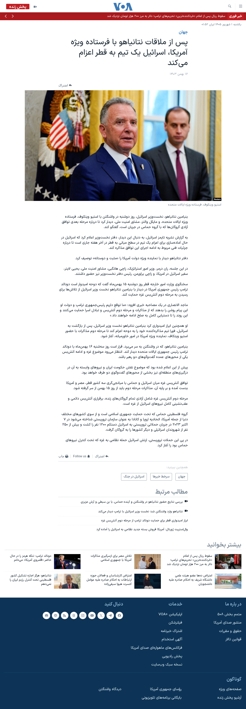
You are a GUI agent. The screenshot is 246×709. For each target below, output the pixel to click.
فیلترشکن (175, 622)
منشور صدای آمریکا (227, 622)
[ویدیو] (35, 7)
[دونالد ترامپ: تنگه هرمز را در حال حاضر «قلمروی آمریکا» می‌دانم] (67, 561)
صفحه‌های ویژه (230, 689)
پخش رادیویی (172, 656)
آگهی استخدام (172, 639)
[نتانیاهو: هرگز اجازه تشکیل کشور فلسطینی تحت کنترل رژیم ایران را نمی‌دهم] (67, 581)
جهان (183, 32)
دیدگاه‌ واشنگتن (110, 689)
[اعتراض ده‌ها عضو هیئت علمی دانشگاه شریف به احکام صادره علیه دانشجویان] (228, 581)
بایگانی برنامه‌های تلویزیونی (161, 697)
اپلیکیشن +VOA (170, 614)
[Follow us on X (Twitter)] (101, 615)
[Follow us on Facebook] (119, 615)
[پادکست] (55, 615)
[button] (12, 16)
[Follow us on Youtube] (92, 615)
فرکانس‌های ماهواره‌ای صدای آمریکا (156, 647)
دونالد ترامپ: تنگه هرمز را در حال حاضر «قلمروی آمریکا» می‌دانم (185, 16)
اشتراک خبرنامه (171, 631)
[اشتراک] (46, 615)
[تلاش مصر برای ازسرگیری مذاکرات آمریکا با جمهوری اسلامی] (147, 561)
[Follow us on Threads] (73, 615)
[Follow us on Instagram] (82, 615)
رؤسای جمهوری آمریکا (165, 689)
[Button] (65, 85)
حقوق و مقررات (230, 631)
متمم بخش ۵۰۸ (229, 614)
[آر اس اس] (64, 615)
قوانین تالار (233, 639)
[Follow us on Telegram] (110, 615)
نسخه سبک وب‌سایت (166, 664)
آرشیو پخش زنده (229, 697)
